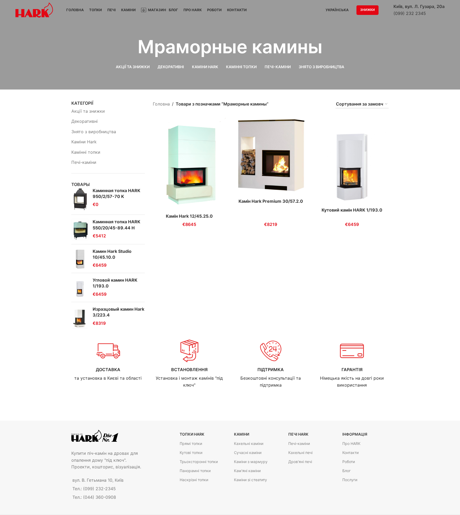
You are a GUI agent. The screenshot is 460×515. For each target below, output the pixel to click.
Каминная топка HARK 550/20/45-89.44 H (116, 224)
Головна (161, 104)
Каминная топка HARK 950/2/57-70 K (116, 193)
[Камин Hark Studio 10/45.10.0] (80, 258)
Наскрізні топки (194, 479)
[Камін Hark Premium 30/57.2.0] (270, 156)
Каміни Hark (84, 141)
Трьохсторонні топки (199, 461)
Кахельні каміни (248, 443)
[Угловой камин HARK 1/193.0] (80, 287)
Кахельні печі (300, 452)
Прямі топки (191, 443)
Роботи (348, 461)
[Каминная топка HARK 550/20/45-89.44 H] (80, 229)
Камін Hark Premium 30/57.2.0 (271, 201)
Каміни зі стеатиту (250, 479)
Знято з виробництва (93, 131)
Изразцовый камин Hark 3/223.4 (118, 312)
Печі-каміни (83, 162)
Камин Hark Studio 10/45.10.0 (112, 254)
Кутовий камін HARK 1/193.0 (352, 210)
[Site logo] (34, 9)
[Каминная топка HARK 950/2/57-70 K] (80, 199)
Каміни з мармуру (251, 461)
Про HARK (351, 443)
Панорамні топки (195, 470)
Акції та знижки (88, 111)
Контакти (350, 452)
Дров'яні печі (300, 461)
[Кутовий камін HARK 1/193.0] (352, 160)
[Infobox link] (108, 360)
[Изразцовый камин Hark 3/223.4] (80, 317)
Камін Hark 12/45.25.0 (189, 216)
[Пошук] (386, 10)
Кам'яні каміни (247, 470)
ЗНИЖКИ (367, 10)
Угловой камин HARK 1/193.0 (115, 283)
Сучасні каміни (247, 452)
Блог (346, 470)
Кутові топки (191, 452)
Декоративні (84, 121)
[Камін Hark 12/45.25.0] (189, 163)
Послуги (349, 479)
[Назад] (131, 47)
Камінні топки (85, 152)
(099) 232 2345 (409, 13)
